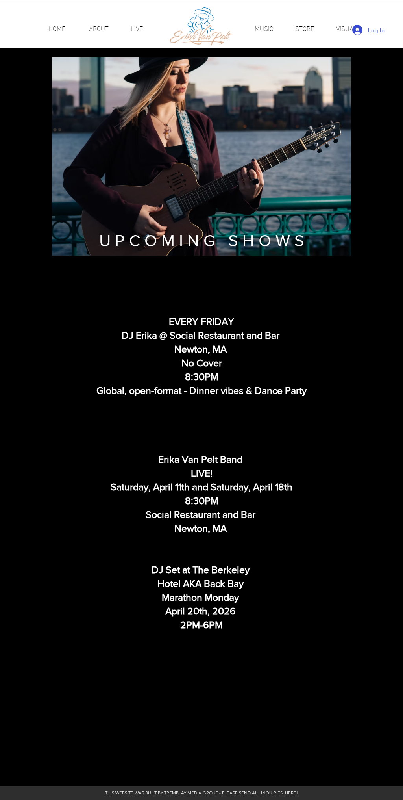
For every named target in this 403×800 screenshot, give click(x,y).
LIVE (137, 28)
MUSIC (264, 28)
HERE (290, 793)
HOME (56, 28)
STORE (304, 28)
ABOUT (99, 28)
